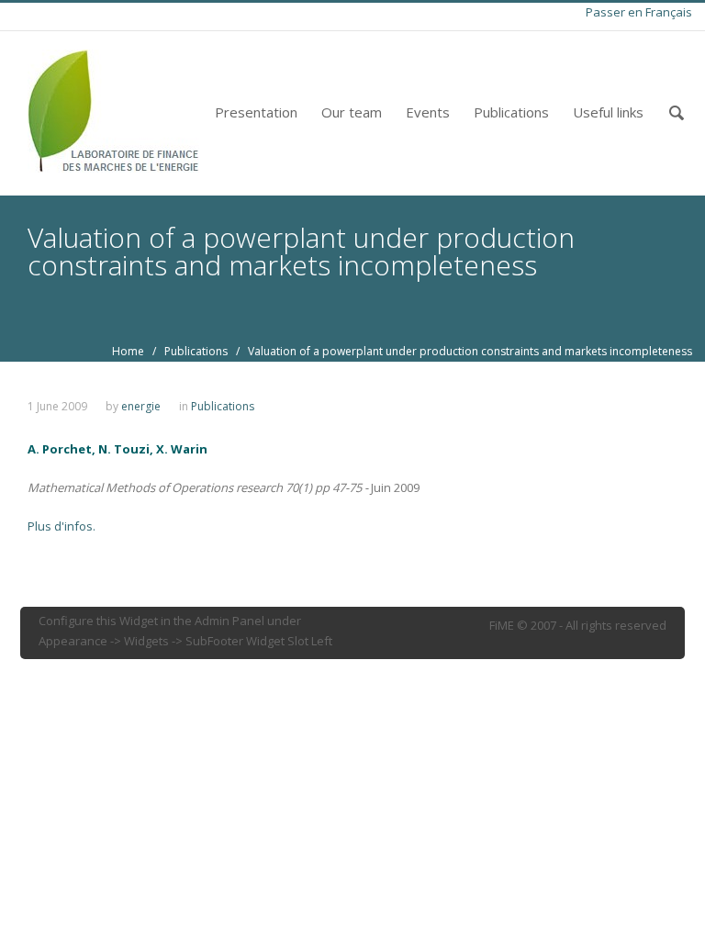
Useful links (608, 112)
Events (428, 112)
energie (141, 406)
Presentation (256, 112)
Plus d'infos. (61, 526)
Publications (511, 112)
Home (128, 351)
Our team (351, 112)
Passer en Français (639, 12)
